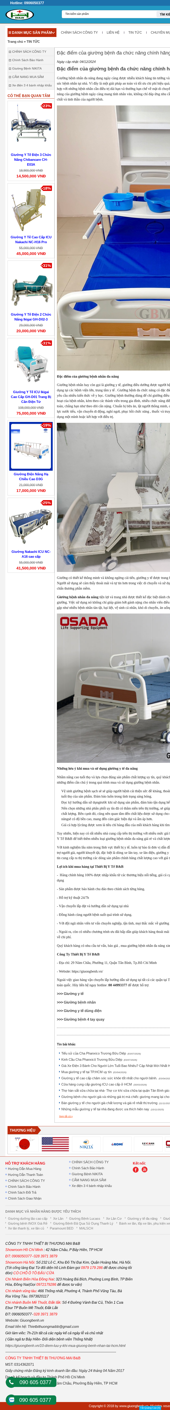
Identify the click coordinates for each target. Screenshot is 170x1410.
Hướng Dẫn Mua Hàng (24, 1169)
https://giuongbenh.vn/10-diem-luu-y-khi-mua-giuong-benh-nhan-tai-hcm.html (65, 1346)
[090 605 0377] (11, 1382)
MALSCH (86, 1228)
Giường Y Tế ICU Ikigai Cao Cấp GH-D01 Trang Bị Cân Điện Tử (31, 397)
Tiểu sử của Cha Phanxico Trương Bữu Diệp (101, 1053)
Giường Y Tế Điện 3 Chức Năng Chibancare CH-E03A (31, 159)
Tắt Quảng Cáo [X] (150, 1407)
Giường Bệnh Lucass (84, 1218)
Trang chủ (15, 41)
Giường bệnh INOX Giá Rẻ (27, 1223)
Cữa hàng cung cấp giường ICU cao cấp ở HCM (104, 1084)
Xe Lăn (58, 1218)
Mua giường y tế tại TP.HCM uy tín (93, 1072)
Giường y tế (74, 994)
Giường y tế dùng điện (83, 1011)
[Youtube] (146, 1171)
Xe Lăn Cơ (114, 1218)
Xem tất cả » (66, 1116)
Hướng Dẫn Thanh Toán (25, 1175)
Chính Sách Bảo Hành (24, 1187)
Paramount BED (61, 1228)
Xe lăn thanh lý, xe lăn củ (26, 1228)
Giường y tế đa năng (142, 1218)
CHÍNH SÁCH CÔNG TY (79, 32)
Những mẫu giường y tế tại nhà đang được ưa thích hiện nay (112, 1109)
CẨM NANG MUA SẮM (89, 1180)
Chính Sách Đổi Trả (22, 1192)
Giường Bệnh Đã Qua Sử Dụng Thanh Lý (83, 1223)
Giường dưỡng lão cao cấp (27, 1218)
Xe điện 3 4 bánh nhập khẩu (92, 1186)
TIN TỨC (135, 32)
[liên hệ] (137, 1171)
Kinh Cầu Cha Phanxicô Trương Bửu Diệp (99, 1059)
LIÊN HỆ (113, 32)
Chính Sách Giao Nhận (24, 1198)
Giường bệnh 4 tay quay (84, 1019)
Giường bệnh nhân (80, 1002)
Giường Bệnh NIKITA (87, 1174)
